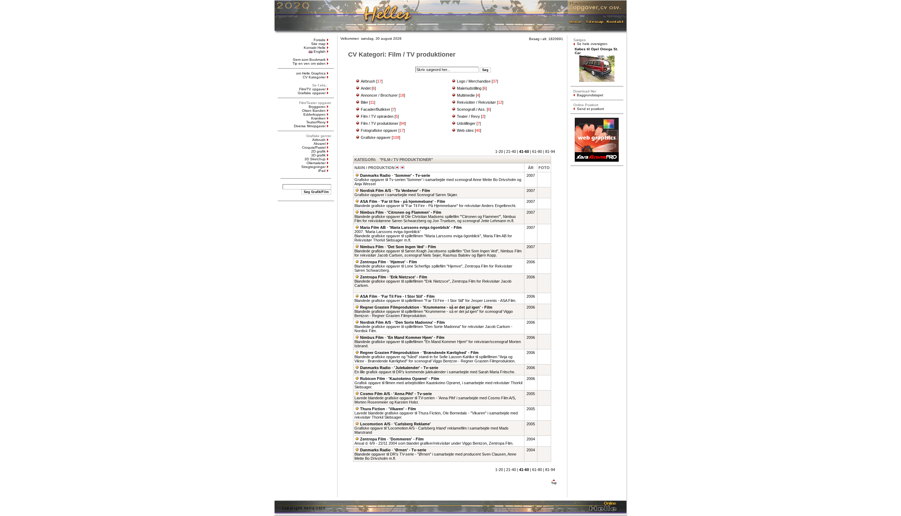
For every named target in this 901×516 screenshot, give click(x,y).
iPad (322, 171)
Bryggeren (317, 107)
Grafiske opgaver (312, 93)
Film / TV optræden (377, 116)
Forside (320, 40)
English (320, 51)
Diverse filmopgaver (310, 126)
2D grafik (318, 151)
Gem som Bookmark (309, 60)
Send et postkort (590, 109)
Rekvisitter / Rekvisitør (476, 102)
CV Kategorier (314, 77)
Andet (366, 88)
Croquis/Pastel (314, 147)
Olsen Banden (314, 110)
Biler (364, 102)
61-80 (537, 151)
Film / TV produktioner (379, 123)
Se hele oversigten (592, 44)
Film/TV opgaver (312, 89)
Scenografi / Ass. (471, 109)
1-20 (499, 151)
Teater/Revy (316, 122)
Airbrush (319, 140)
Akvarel (320, 144)
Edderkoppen (314, 114)
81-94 (550, 151)
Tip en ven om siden (309, 63)
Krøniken (318, 118)
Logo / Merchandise (474, 81)
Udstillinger (466, 123)
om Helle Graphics (311, 73)
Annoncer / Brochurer (379, 95)
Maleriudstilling (469, 88)
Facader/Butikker (375, 109)
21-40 (511, 151)
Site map (318, 44)
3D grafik (318, 155)
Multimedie (466, 95)
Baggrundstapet (590, 95)
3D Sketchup (315, 159)
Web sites (465, 130)
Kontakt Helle (315, 48)
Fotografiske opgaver (379, 130)
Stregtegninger (313, 167)
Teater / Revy (468, 116)
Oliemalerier (316, 163)
